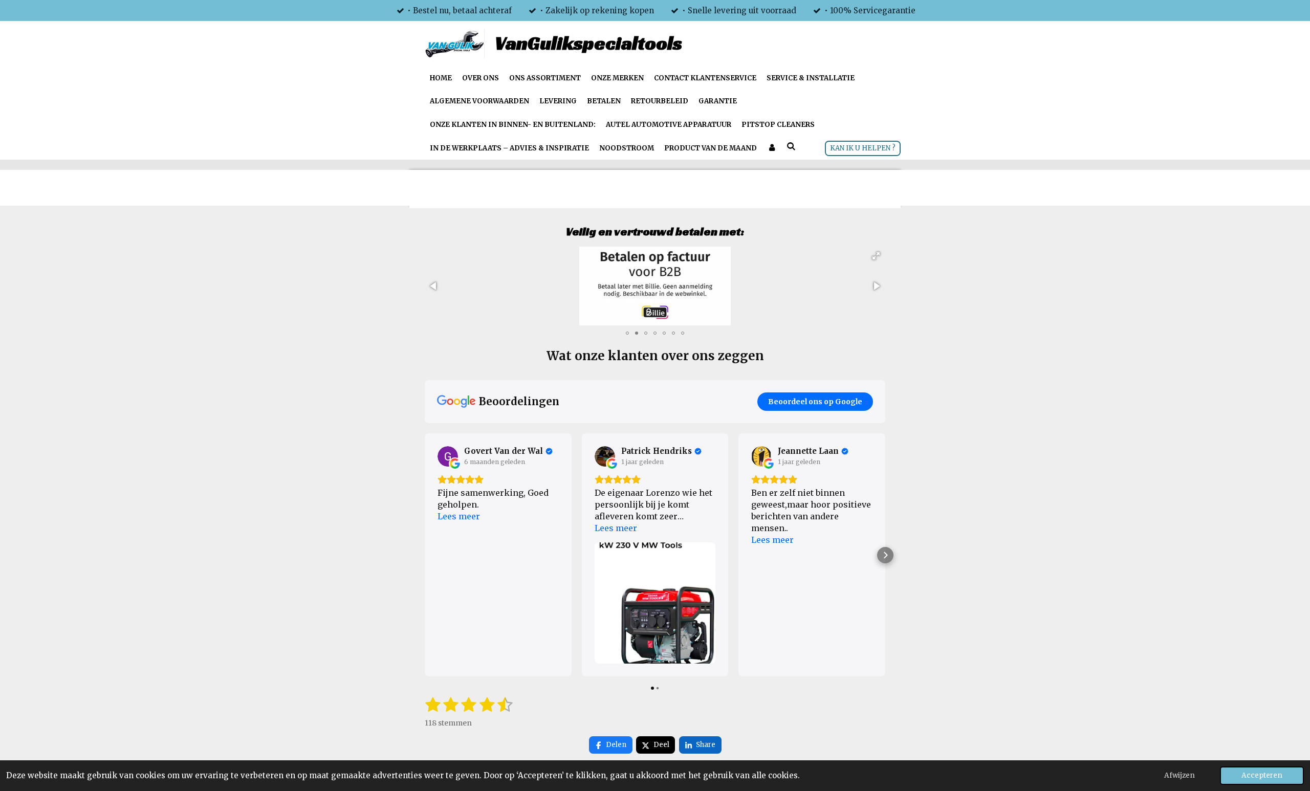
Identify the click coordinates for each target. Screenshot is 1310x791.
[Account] (771, 148)
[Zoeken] (791, 147)
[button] (876, 256)
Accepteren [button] (1261, 775)
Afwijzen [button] (1179, 775)
